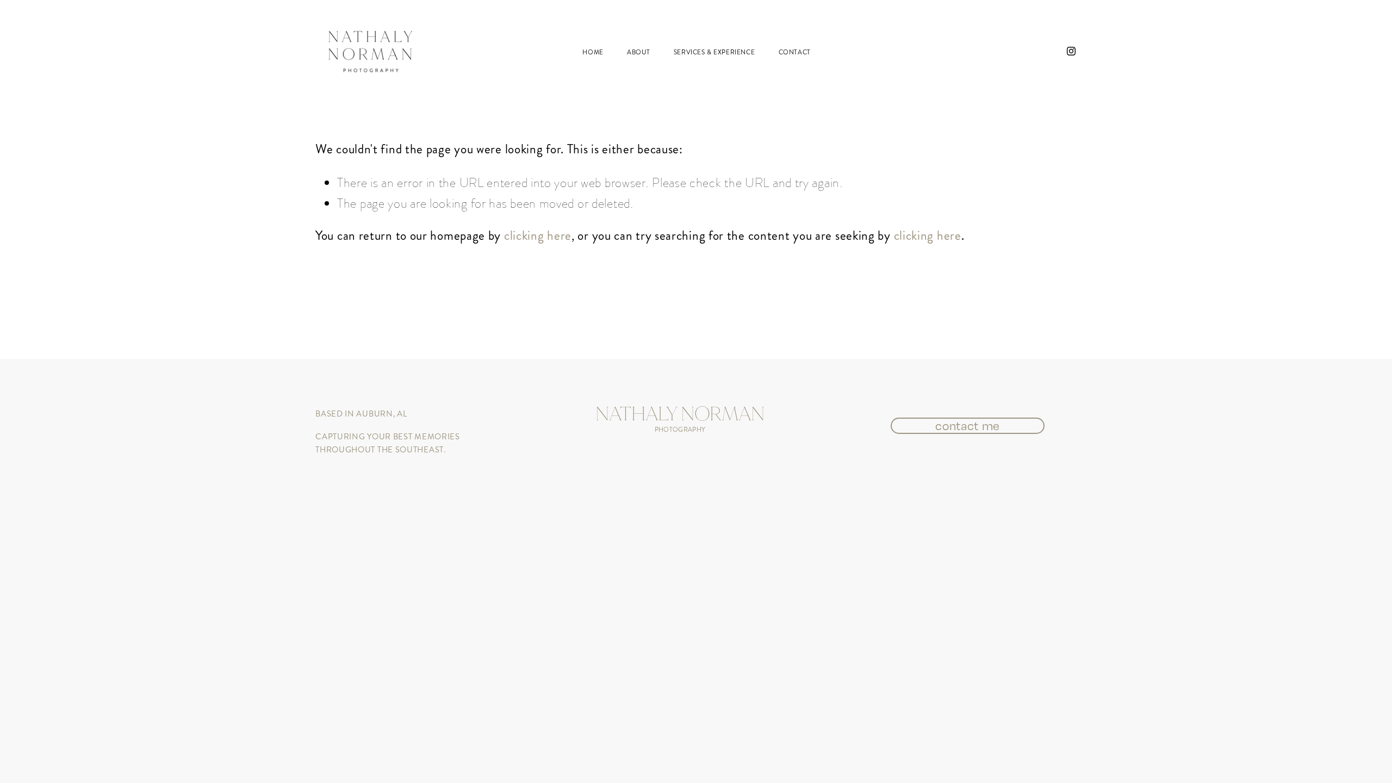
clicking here (537, 235)
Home (592, 52)
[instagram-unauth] (1071, 51)
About (638, 52)
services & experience (714, 52)
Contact (795, 52)
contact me (967, 426)
